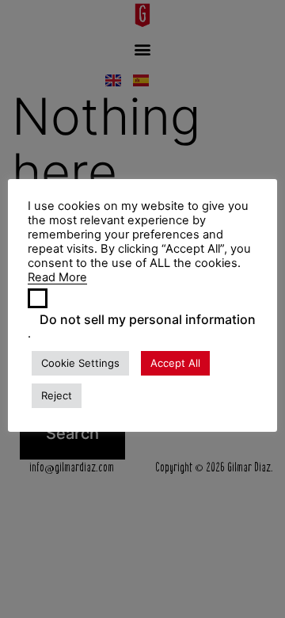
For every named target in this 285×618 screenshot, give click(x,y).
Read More (57, 277)
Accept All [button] (175, 363)
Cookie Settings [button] (80, 363)
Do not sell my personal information (148, 319)
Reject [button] (56, 395)
